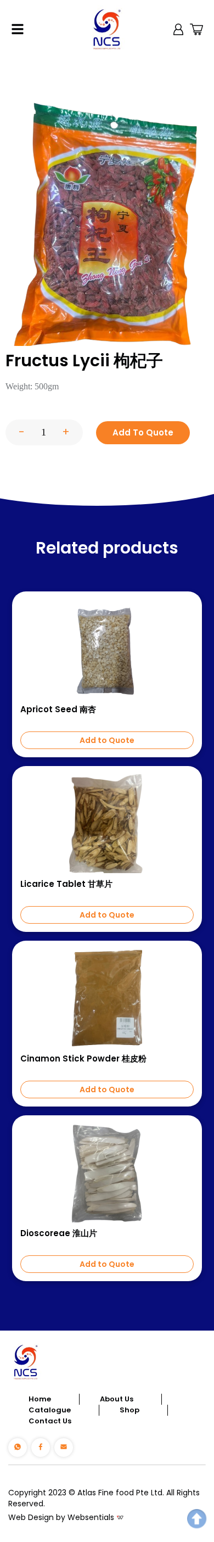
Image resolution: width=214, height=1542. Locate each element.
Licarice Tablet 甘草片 (66, 884)
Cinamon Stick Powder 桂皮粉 (83, 1058)
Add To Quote (142, 432)
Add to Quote (107, 740)
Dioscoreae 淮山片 (58, 1233)
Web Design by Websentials (61, 1517)
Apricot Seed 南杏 (58, 709)
